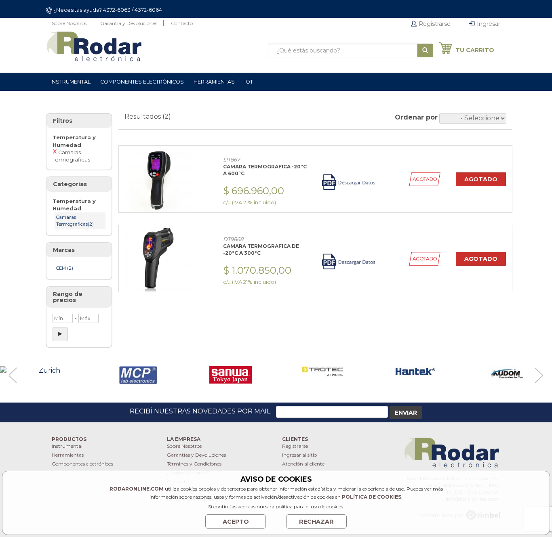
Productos (69, 439)
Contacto (182, 23)
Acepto (236, 521)
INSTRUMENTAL (71, 82)
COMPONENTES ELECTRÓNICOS (142, 82)
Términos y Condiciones (194, 464)
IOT (248, 82)
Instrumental (67, 446)
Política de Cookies (371, 497)
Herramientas (68, 455)
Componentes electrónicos (82, 464)
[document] (276, 502)
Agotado (480, 179)
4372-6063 (117, 9)
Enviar (406, 412)
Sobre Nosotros (69, 23)
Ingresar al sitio (299, 455)
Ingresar (487, 23)
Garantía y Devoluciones (128, 23)
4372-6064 (148, 9)
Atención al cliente (303, 464)
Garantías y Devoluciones (196, 455)
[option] (46, 370)
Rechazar (316, 521)
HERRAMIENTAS (214, 82)
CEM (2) (64, 268)
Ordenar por (416, 117)
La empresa (183, 439)
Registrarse (434, 23)
